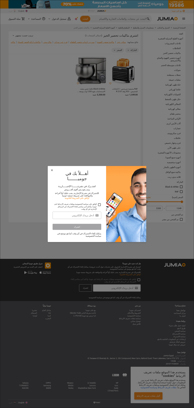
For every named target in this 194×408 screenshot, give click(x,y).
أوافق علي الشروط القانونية (77, 198)
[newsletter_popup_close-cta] (52, 170)
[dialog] (97, 204)
